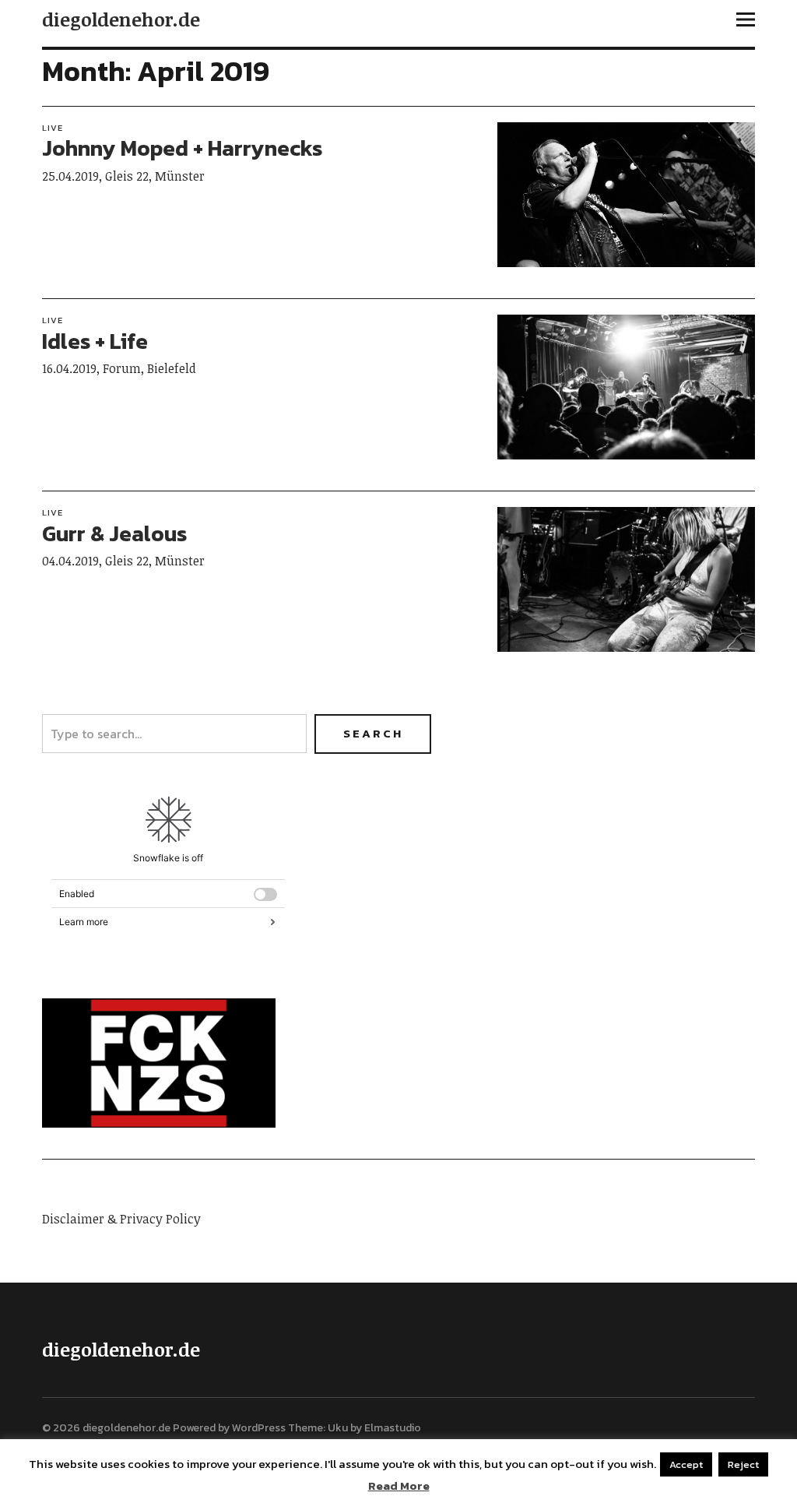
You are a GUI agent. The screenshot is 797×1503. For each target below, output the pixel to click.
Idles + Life (95, 341)
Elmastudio (392, 1428)
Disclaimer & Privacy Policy (121, 1218)
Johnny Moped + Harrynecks (182, 148)
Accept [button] (686, 1464)
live (52, 127)
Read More (399, 1486)
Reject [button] (743, 1464)
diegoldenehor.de (121, 19)
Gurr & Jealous (114, 533)
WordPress (259, 1428)
